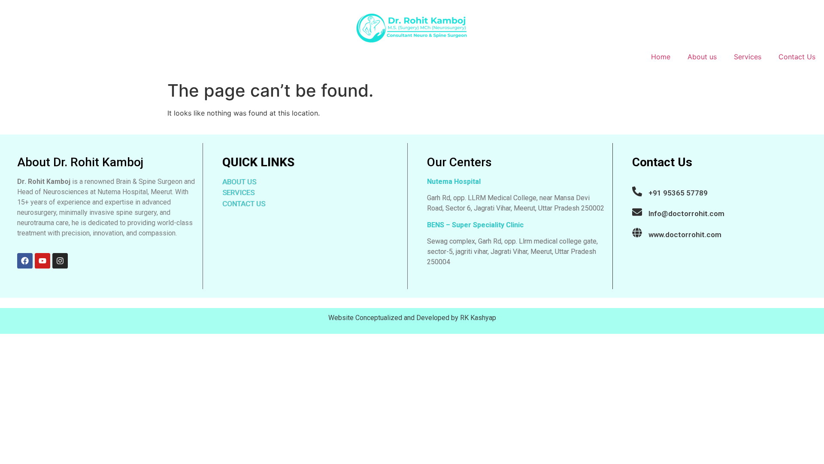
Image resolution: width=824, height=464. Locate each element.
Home (660, 56)
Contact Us (797, 56)
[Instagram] (60, 261)
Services (747, 56)
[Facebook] (25, 261)
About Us (239, 181)
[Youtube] (42, 261)
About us (702, 56)
